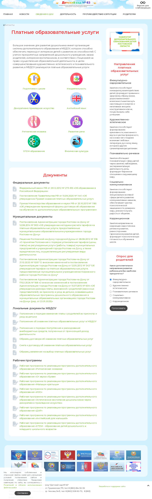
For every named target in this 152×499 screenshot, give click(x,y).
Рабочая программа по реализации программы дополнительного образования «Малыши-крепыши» (58, 383)
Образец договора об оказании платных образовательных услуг (56, 339)
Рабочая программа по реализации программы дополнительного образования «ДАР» (58, 409)
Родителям (129, 14)
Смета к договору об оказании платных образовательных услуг (55, 345)
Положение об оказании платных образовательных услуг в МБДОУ (57, 321)
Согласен (23, 493)
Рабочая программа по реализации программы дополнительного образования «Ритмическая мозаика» (58, 367)
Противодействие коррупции (99, 14)
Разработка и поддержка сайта (112, 486)
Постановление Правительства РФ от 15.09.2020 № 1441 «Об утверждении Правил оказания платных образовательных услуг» (56, 197)
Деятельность (68, 14)
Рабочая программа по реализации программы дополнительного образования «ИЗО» (58, 390)
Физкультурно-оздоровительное (122, 280)
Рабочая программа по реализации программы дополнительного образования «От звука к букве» (58, 375)
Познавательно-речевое (125, 291)
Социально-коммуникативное (121, 296)
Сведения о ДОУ (44, 14)
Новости (24, 14)
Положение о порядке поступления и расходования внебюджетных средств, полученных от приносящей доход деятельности (54, 331)
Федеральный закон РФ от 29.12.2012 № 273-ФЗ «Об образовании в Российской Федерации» (57, 189)
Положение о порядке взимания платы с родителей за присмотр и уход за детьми (58, 315)
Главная (8, 14)
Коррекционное (121, 301)
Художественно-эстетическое (121, 286)
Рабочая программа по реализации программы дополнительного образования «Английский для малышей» (58, 417)
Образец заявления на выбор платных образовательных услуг (55, 351)
